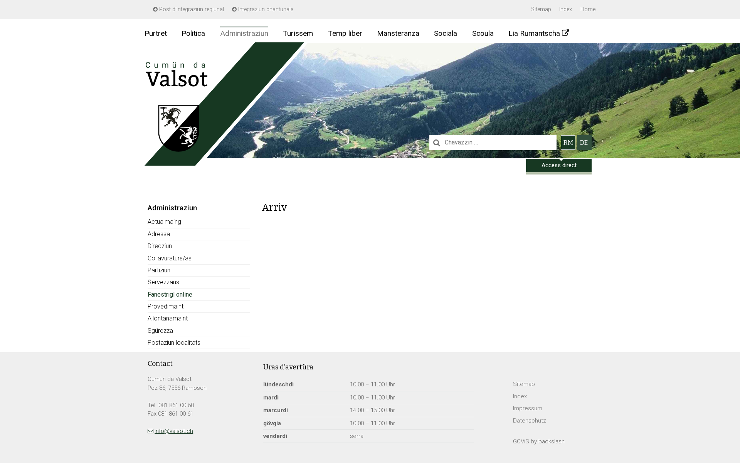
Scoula (483, 33)
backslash (551, 441)
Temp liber (345, 33)
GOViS (521, 441)
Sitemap (541, 9)
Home (587, 9)
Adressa (159, 234)
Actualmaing (164, 221)
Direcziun (160, 246)
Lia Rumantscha (534, 33)
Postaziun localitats (174, 342)
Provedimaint (165, 306)
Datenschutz (529, 420)
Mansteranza (398, 33)
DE (584, 142)
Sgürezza (160, 330)
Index (565, 9)
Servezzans (163, 282)
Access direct (559, 165)
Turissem (298, 33)
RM (568, 142)
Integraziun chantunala (265, 9)
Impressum (527, 408)
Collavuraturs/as (170, 258)
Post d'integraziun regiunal (191, 9)
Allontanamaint (168, 318)
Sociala (445, 33)
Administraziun (244, 33)
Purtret (156, 33)
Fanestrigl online (170, 294)
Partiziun (159, 270)
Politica (193, 33)
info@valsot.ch (174, 431)
